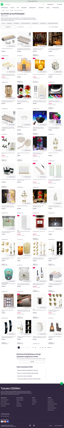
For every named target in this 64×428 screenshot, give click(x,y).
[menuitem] (4, 7)
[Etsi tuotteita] (43, 4)
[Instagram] (30, 425)
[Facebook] (34, 425)
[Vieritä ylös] (61, 383)
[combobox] (24, 4)
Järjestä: (52, 26)
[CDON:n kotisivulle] (2, 4)
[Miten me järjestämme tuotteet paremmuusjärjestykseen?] (49, 27)
